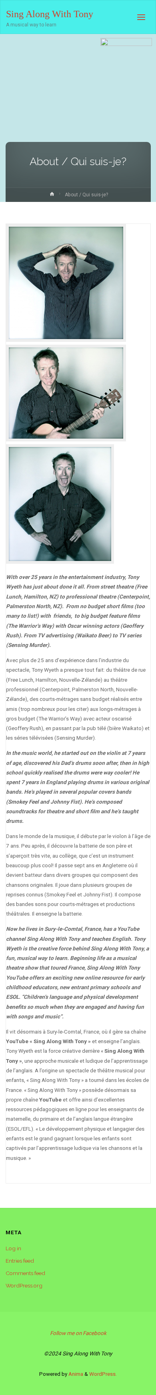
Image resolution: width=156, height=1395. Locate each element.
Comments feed (25, 1273)
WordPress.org (24, 1285)
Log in (13, 1248)
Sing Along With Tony (49, 13)
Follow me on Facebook (78, 1333)
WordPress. (103, 1374)
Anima (75, 1374)
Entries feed (20, 1260)
